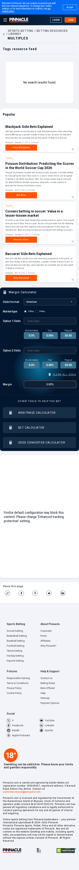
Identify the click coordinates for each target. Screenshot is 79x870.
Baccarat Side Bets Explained (28, 254)
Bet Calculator (31, 427)
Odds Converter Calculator (41, 442)
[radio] (29, 311)
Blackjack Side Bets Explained (29, 127)
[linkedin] (64, 593)
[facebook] (23, 593)
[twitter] (36, 593)
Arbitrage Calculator (37, 412)
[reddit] (50, 593)
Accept (70, 7)
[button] (23, 625)
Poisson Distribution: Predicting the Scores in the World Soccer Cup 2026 (39, 166)
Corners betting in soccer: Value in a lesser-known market (34, 213)
